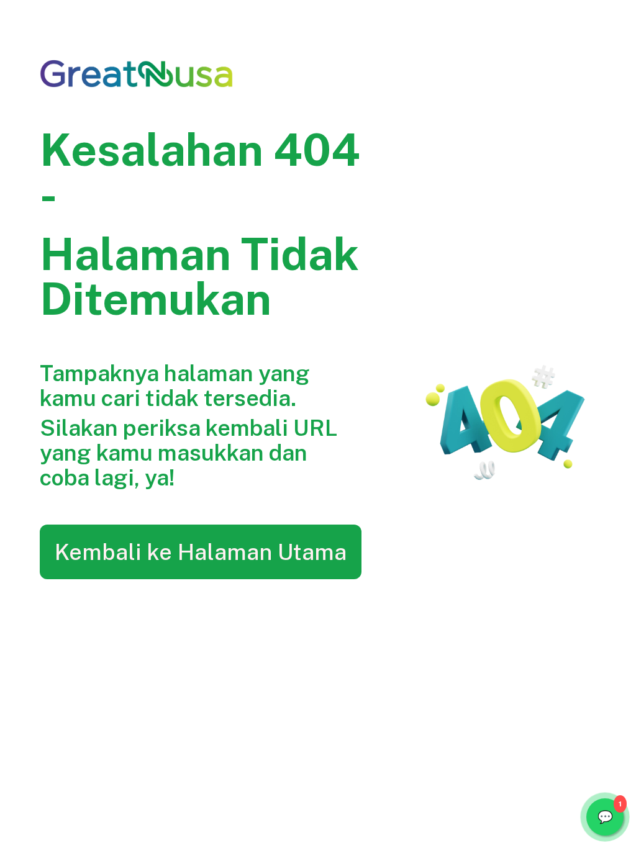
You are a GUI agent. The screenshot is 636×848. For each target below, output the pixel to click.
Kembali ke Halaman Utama (201, 552)
